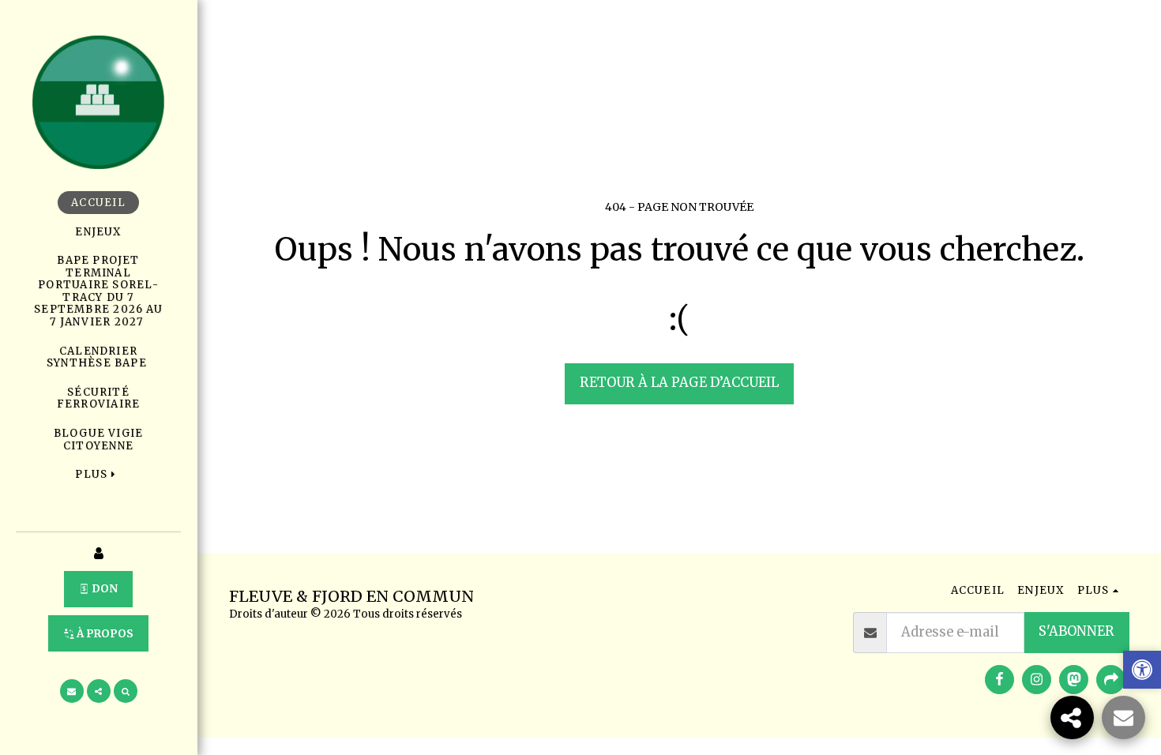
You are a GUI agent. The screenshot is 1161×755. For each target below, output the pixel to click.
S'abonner (1076, 631)
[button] (72, 691)
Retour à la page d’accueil (679, 382)
